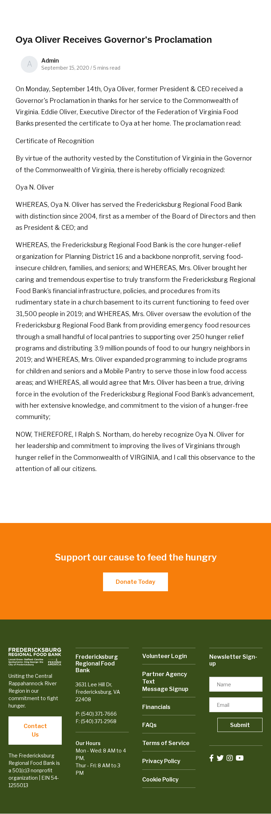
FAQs (149, 725)
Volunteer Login (164, 656)
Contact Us (35, 730)
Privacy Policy (161, 761)
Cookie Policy (160, 779)
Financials (156, 707)
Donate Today (135, 581)
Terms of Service (165, 743)
